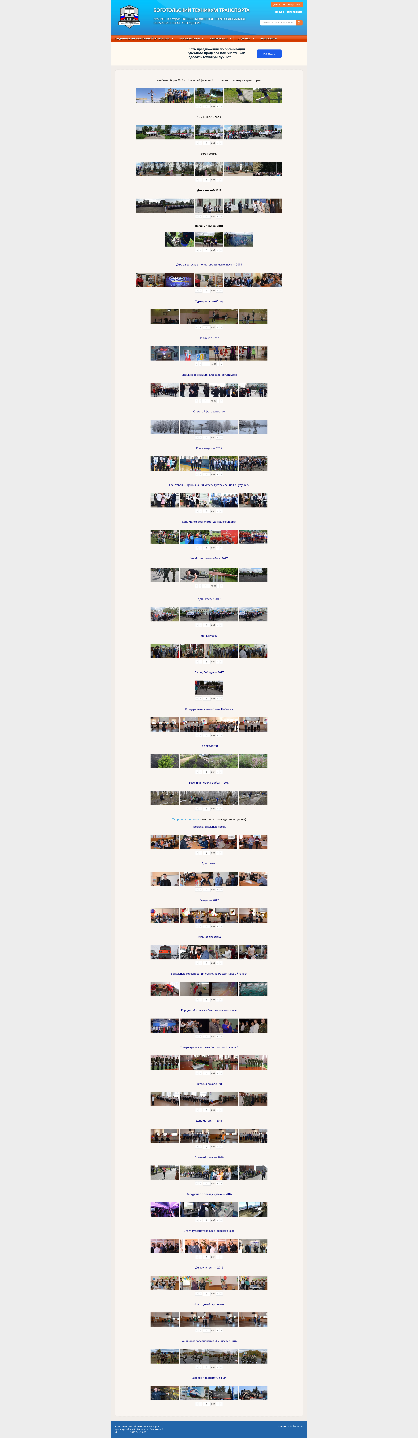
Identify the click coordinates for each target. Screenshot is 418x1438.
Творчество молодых (186, 819)
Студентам (244, 38)
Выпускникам (268, 38)
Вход (278, 12)
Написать (269, 53)
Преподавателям (189, 38)
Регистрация (294, 12)
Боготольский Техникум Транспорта (201, 10)
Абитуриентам (218, 38)
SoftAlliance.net (295, 1426)
